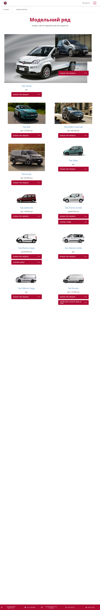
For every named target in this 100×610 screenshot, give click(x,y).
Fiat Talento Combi (73, 248)
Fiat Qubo (73, 160)
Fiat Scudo (26, 174)
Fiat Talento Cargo (26, 288)
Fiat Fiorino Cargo (27, 248)
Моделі (86, 3)
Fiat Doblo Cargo (73, 64)
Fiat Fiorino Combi (73, 207)
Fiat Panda (26, 86)
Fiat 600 (26, 127)
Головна (6, 9)
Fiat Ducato (73, 288)
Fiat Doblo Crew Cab (73, 127)
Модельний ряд (21, 9)
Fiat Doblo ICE (26, 207)
